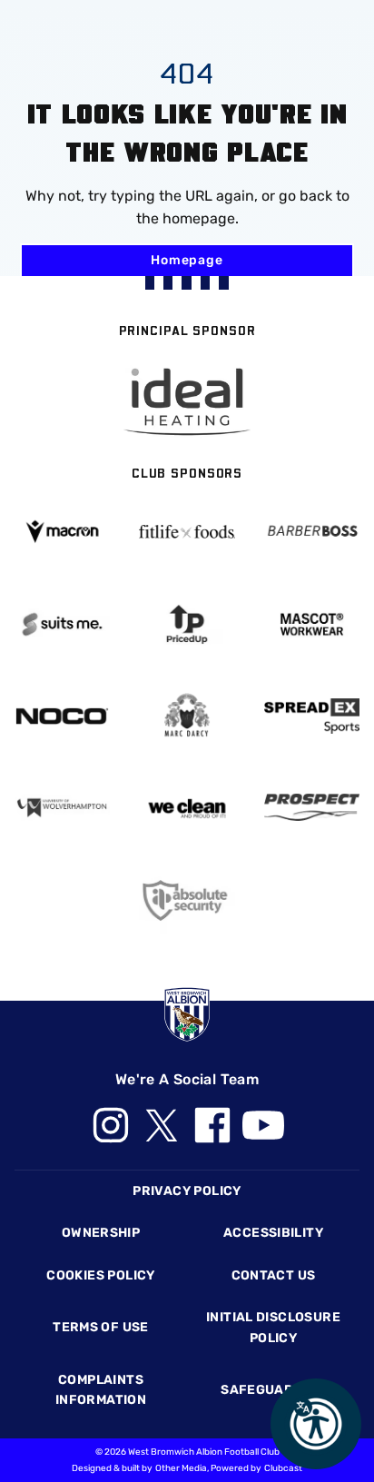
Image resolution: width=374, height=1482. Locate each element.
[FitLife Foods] (186, 531)
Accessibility (273, 1232)
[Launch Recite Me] (316, 1423)
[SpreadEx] (311, 716)
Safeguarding (273, 1390)
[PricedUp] (186, 624)
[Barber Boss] (311, 532)
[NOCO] (62, 716)
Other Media (181, 1468)
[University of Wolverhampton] (62, 808)
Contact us (273, 1275)
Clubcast (283, 1468)
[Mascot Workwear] (311, 624)
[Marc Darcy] (186, 716)
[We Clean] (186, 807)
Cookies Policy (100, 1275)
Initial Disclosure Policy (273, 1327)
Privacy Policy (187, 1191)
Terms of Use (101, 1327)
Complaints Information (100, 1390)
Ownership (101, 1232)
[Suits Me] (62, 624)
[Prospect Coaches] (311, 807)
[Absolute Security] (186, 900)
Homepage (187, 260)
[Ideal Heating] (187, 402)
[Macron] (62, 531)
